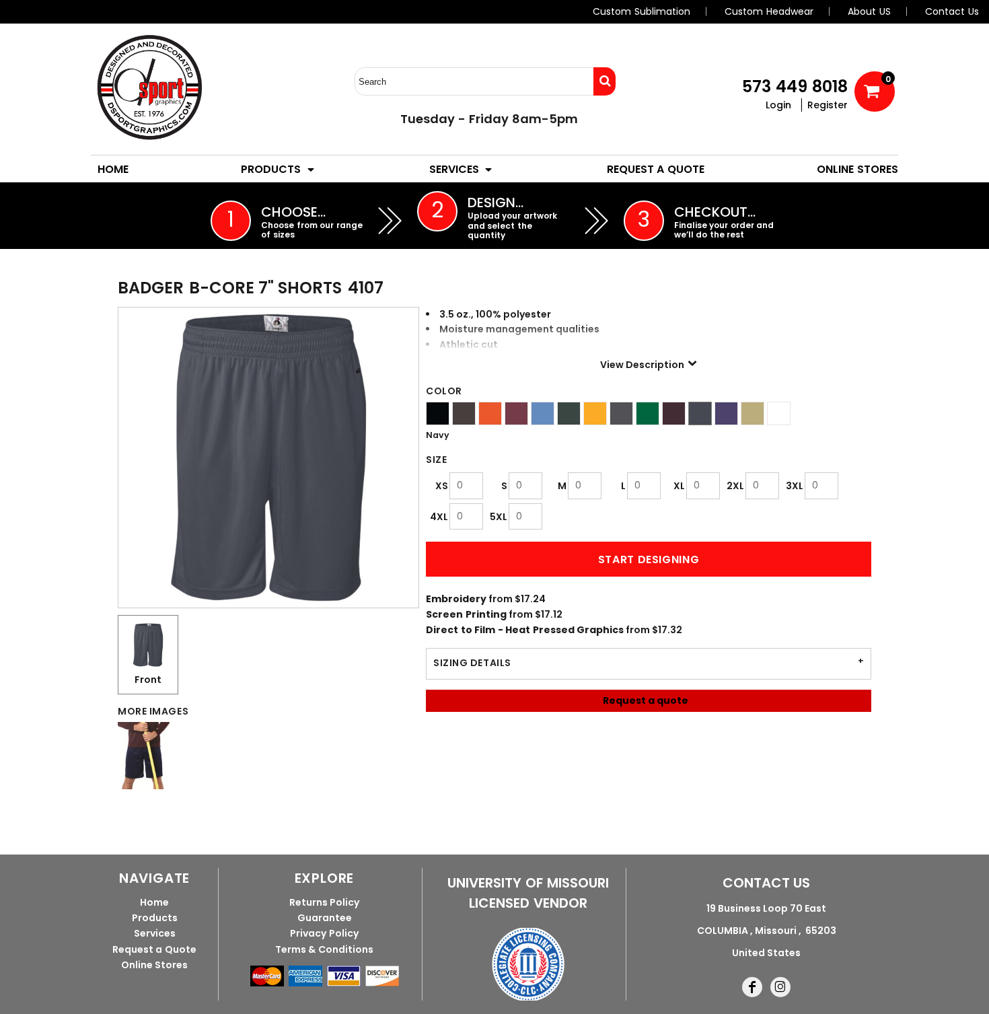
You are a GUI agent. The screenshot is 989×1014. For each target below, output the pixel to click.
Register (827, 105)
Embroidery (456, 599)
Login (778, 105)
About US (869, 11)
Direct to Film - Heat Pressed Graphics (525, 630)
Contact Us (952, 11)
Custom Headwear (769, 11)
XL (679, 486)
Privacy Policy (324, 933)
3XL (794, 486)
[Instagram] (780, 987)
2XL (735, 486)
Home (154, 902)
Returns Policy (324, 902)
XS (441, 486)
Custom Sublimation (641, 11)
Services (155, 933)
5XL (498, 516)
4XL (439, 516)
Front (148, 679)
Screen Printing (466, 614)
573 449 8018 (795, 86)
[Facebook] (752, 987)
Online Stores (154, 965)
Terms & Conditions (324, 949)
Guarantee (324, 918)
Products (155, 918)
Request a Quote (154, 949)
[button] (278, 168)
